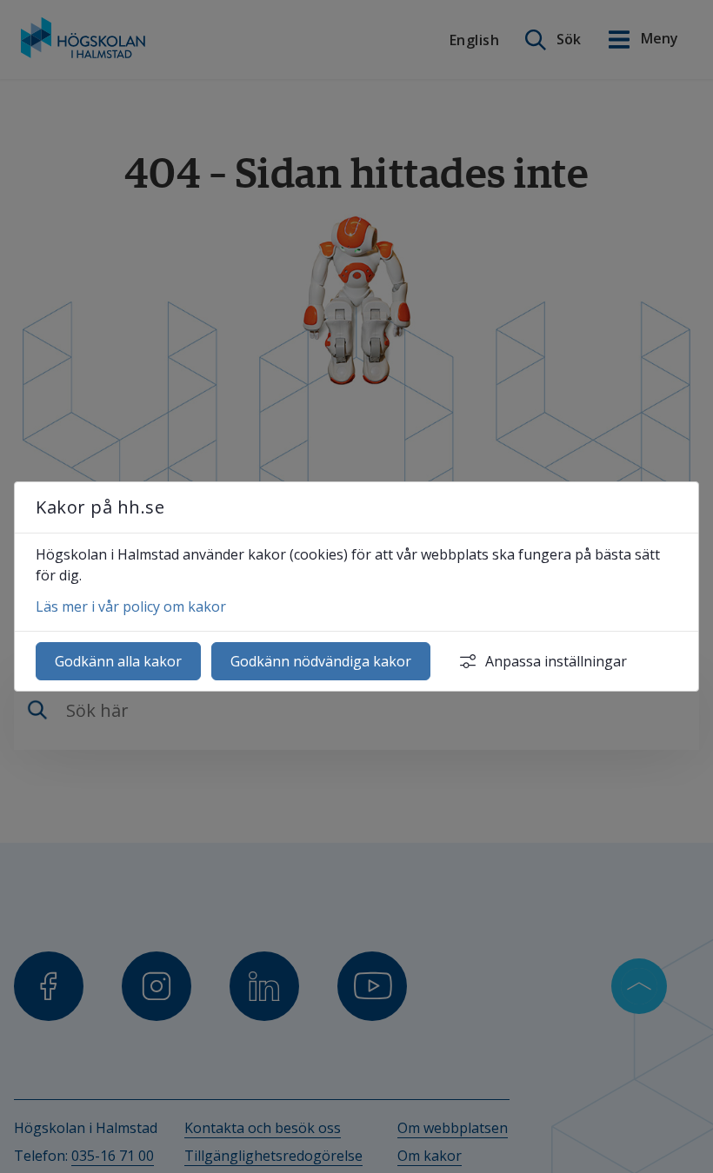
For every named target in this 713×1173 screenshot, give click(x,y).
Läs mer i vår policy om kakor (131, 606)
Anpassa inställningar (556, 661)
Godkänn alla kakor (118, 661)
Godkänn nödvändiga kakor (320, 661)
